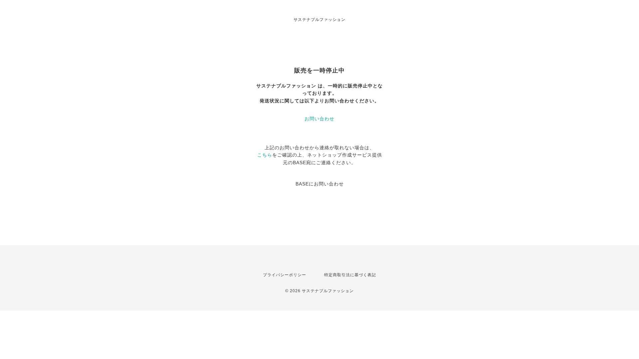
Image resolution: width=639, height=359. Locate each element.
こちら (264, 155)
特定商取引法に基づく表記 (350, 275)
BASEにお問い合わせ (320, 183)
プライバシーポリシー (284, 275)
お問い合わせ (319, 118)
